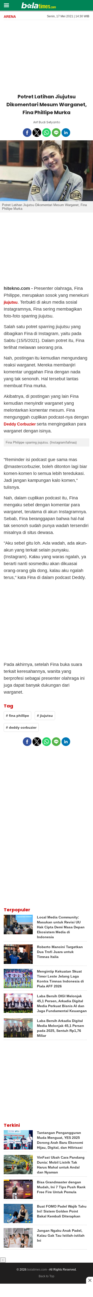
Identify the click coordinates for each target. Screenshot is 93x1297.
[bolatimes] (38, 5)
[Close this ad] (89, 1280)
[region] (46, 56)
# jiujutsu (45, 716)
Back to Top (46, 1276)
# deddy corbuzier (21, 727)
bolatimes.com (37, 1269)
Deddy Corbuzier (19, 424)
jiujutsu (11, 302)
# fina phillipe (17, 716)
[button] (6, 5)
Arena (10, 17)
